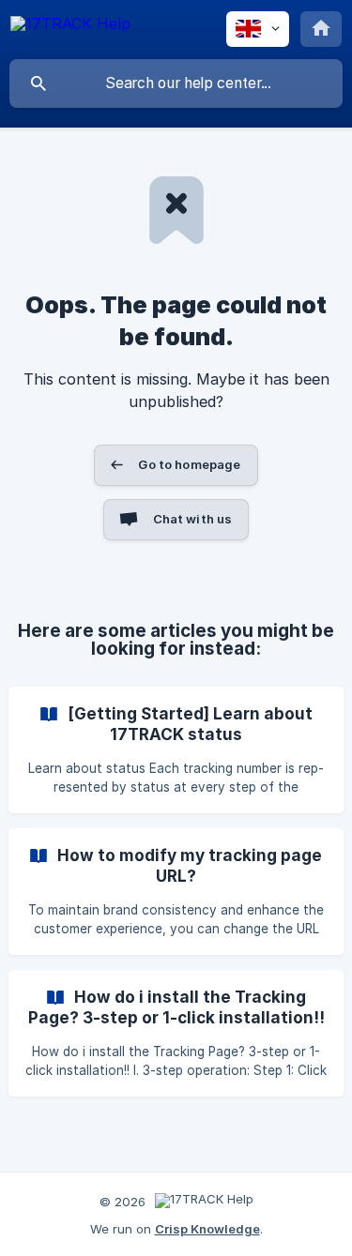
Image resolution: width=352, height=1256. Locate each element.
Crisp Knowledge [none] (207, 1228)
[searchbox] (176, 83)
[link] (176, 750)
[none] (70, 26)
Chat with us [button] (193, 518)
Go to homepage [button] (189, 464)
